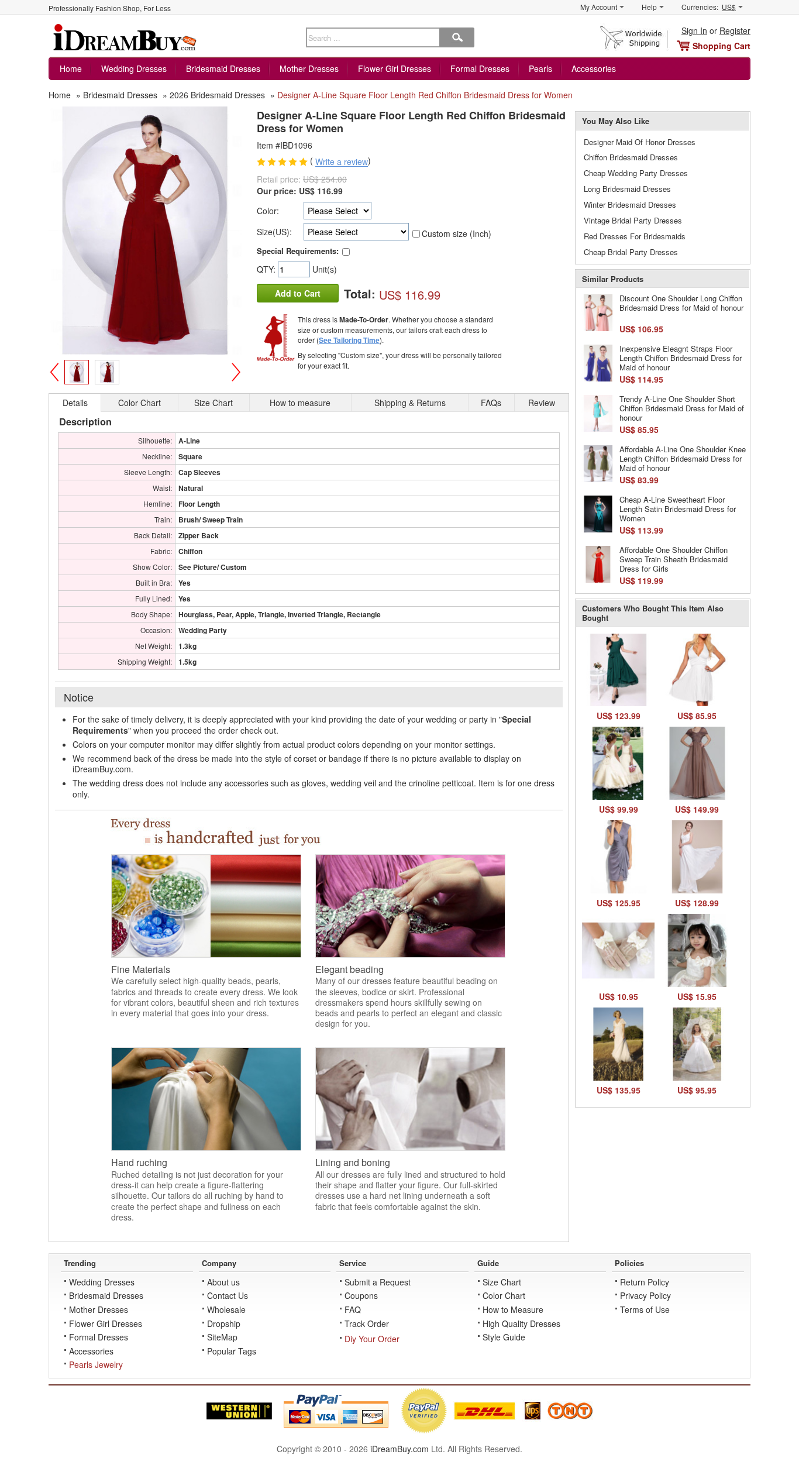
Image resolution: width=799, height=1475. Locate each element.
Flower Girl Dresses (394, 68)
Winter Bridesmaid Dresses (630, 204)
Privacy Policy (645, 1295)
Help (649, 7)
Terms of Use (645, 1309)
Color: (268, 210)
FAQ (353, 1309)
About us (223, 1282)
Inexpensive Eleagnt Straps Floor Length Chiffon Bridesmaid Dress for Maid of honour (680, 357)
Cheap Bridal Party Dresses (631, 251)
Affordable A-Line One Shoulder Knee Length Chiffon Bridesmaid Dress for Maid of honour (682, 458)
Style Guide (504, 1337)
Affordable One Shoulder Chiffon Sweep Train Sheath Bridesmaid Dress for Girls (673, 558)
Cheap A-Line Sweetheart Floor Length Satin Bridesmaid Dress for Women (677, 508)
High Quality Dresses (521, 1323)
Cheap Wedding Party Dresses (636, 172)
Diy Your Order (372, 1339)
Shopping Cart (721, 45)
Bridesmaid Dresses (223, 68)
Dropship (223, 1323)
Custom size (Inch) (456, 233)
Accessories (593, 68)
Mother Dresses (309, 68)
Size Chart (502, 1282)
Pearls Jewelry (96, 1364)
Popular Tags (231, 1351)
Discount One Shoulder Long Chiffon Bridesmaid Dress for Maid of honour (681, 303)
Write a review (341, 162)
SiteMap (222, 1337)
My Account (598, 7)
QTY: (267, 269)
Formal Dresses (479, 68)
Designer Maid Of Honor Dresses (639, 141)
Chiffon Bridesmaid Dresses (631, 157)
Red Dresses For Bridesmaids (635, 236)
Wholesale (226, 1309)
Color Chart (504, 1295)
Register (734, 30)
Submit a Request (378, 1282)
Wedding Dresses (134, 68)
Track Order (367, 1323)
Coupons (361, 1295)
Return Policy (644, 1282)
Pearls (540, 68)
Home (71, 68)
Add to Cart (298, 293)
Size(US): (274, 232)
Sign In (694, 30)
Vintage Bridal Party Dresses (633, 220)
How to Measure (513, 1309)
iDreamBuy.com (399, 1449)
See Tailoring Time (349, 340)
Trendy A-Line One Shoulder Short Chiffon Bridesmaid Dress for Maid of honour (681, 407)
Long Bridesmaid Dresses (627, 188)
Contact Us (227, 1295)
